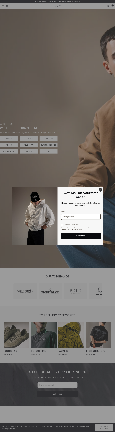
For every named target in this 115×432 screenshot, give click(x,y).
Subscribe (80, 236)
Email (63, 211)
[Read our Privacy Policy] (99, 228)
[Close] (100, 190)
